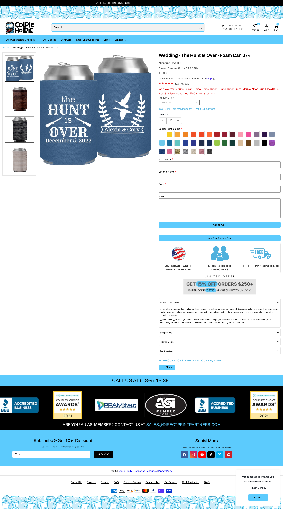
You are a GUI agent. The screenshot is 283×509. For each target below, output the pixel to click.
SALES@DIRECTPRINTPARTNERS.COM (183, 424)
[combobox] (128, 27)
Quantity (163, 114)
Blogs (207, 482)
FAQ (116, 482)
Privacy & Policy (258, 488)
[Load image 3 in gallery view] (19, 129)
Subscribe (103, 454)
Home (6, 47)
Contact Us (76, 482)
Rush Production (190, 482)
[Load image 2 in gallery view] (19, 99)
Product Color (166, 98)
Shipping (91, 482)
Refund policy (153, 482)
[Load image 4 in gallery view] (19, 160)
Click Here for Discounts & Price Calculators (189, 108)
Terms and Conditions (145, 471)
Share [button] (169, 367)
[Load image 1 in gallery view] (19, 68)
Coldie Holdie (125, 471)
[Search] (200, 27)
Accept (258, 497)
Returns (105, 482)
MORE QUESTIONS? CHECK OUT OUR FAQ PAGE (190, 360)
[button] (21, 39)
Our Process (170, 482)
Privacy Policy (165, 471)
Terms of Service (132, 482)
